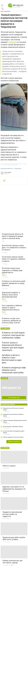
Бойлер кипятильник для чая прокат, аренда (12, 561)
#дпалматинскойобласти (7, 168)
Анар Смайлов (8, 172)
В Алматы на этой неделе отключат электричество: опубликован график (13, 335)
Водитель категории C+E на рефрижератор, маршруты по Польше (13, 489)
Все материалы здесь (14, 397)
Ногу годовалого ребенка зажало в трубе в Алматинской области (12, 307)
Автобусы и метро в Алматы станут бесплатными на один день (12, 359)
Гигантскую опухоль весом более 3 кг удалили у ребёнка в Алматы (13, 259)
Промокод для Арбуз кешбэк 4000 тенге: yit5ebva (13, 538)
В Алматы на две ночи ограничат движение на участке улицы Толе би (11, 320)
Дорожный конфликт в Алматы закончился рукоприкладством (11, 294)
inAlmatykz (12, 42)
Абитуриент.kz (11, 387)
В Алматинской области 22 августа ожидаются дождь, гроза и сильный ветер (12, 236)
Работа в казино (8, 466)
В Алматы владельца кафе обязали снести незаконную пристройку (14, 370)
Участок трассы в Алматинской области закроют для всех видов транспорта (13, 346)
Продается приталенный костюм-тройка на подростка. (12, 514)
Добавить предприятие (14, 441)
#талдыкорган (17, 168)
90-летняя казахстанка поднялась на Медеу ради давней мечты (12, 270)
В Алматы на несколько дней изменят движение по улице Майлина (13, 283)
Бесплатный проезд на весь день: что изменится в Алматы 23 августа (14, 247)
